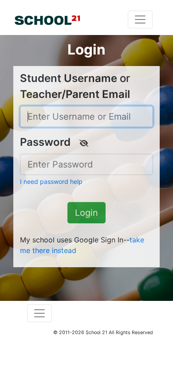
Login (86, 212)
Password (45, 142)
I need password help (51, 181)
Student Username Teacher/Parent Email (75, 86)
